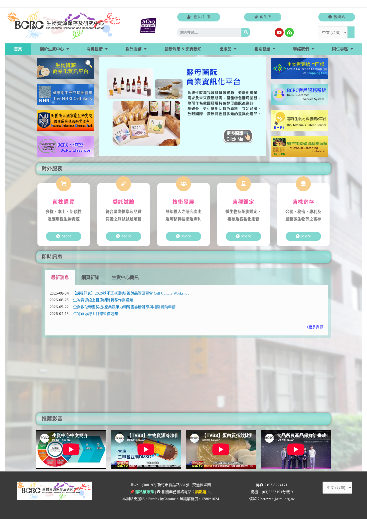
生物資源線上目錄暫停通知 (95, 314)
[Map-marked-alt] (289, 32)
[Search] (245, 32)
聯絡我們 (301, 49)
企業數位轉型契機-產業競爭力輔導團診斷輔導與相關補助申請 (124, 307)
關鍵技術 (95, 49)
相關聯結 (262, 49)
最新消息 (60, 277)
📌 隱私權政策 (142, 492)
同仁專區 (340, 49)
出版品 (225, 49)
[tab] (60, 277)
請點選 (200, 492)
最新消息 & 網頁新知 (183, 49)
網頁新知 (90, 277)
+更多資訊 (314, 327)
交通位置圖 (201, 485)
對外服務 (134, 49)
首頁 (18, 49)
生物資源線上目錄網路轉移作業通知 (103, 300)
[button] (198, 17)
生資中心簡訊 (125, 277)
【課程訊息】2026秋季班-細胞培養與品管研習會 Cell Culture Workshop (130, 293)
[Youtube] (279, 32)
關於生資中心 (52, 49)
